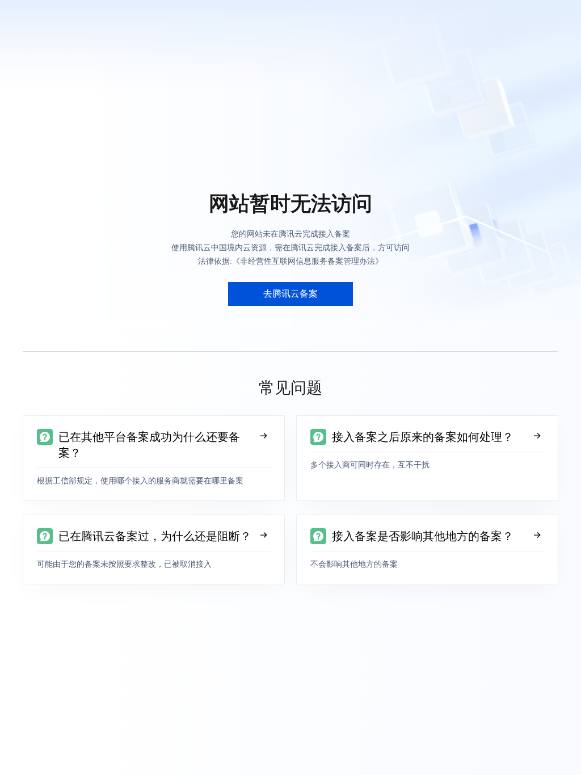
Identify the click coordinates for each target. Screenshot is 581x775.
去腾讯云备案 (290, 293)
